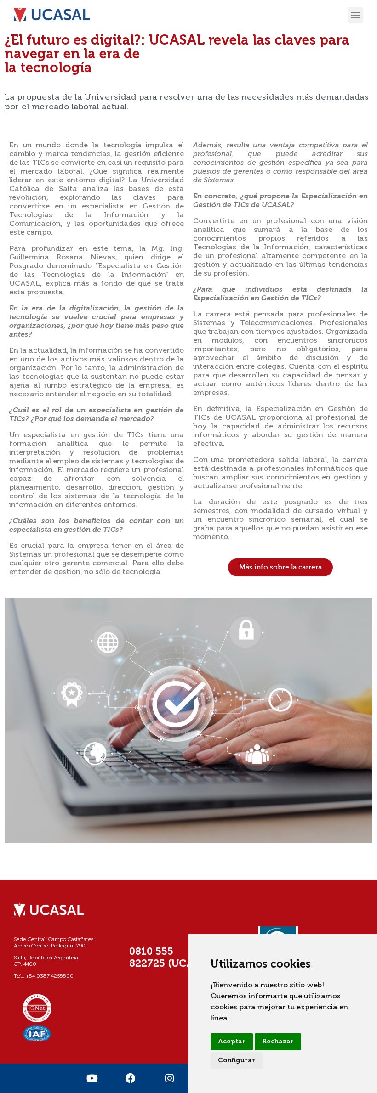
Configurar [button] (236, 1060)
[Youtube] (92, 1078)
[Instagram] (169, 1078)
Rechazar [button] (278, 1041)
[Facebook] (130, 1078)
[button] (355, 15)
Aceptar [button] (232, 1041)
